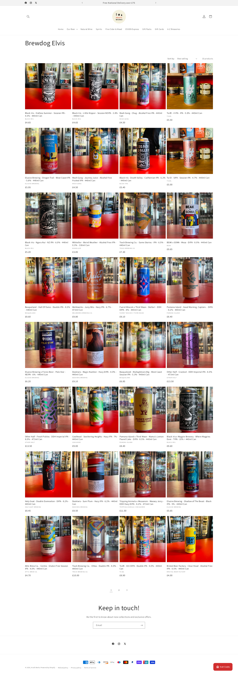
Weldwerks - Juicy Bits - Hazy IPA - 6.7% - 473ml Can (92, 308)
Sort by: (171, 58)
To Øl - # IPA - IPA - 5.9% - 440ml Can (184, 113)
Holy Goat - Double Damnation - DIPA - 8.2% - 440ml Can (47, 502)
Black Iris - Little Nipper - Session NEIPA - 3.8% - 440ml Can (95, 114)
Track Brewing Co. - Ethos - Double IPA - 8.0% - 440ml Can (94, 567)
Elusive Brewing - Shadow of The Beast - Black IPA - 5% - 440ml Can (189, 502)
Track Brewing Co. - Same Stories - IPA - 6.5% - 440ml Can (142, 243)
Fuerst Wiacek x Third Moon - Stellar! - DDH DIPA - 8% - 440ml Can (140, 308)
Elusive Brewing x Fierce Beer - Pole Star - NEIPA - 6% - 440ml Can (45, 373)
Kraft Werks (35, 667)
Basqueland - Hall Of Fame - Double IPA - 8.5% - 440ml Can (47, 308)
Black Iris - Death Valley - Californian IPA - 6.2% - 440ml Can (143, 179)
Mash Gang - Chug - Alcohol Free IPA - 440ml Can (141, 114)
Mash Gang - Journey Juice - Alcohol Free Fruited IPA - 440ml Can (92, 179)
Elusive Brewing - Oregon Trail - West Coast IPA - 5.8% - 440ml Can (47, 179)
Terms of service (90, 668)
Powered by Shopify (48, 667)
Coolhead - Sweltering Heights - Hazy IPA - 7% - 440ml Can (95, 438)
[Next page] (127, 590)
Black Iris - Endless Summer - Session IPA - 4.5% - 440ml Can (45, 114)
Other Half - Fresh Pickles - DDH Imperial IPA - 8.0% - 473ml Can (47, 438)
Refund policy (63, 668)
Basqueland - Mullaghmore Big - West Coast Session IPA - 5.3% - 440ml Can (141, 373)
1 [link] (111, 589)
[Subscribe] (142, 625)
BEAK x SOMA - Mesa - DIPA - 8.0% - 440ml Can (189, 242)
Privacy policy (76, 668)
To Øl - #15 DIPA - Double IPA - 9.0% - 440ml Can (141, 567)
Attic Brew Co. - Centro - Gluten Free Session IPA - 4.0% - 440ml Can (46, 567)
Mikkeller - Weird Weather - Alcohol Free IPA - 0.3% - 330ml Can (94, 243)
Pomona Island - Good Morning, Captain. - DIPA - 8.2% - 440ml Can (190, 308)
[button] (28, 16)
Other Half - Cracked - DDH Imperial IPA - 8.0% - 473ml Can (189, 373)
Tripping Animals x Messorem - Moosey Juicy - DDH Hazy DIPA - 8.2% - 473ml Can (142, 502)
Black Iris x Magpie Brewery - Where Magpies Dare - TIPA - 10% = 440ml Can (188, 438)
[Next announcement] (156, 3)
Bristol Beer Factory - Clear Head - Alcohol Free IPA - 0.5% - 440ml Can (190, 567)
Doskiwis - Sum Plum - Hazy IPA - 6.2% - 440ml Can (94, 502)
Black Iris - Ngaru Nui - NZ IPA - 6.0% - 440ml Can (46, 243)
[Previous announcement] (82, 3)
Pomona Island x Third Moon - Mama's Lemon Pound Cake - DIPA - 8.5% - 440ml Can (142, 438)
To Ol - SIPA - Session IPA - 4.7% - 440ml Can (188, 177)
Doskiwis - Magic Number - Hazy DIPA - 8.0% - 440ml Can (94, 373)
